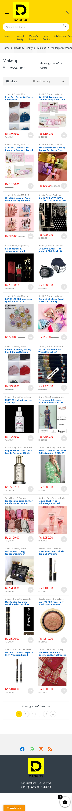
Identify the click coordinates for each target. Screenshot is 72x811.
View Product (30, 135)
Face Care (51, 498)
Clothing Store (45, 346)
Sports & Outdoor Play (50, 246)
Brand (49, 195)
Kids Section (60, 36)
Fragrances (23, 245)
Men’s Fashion (46, 38)
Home (6, 36)
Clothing (56, 195)
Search (64, 27)
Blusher (42, 498)
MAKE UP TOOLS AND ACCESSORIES (17, 196)
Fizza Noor (50, 397)
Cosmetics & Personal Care (18, 398)
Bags (7, 498)
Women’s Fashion (33, 38)
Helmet (41, 245)
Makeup (41, 47)
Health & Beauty (20, 38)
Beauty (41, 195)
